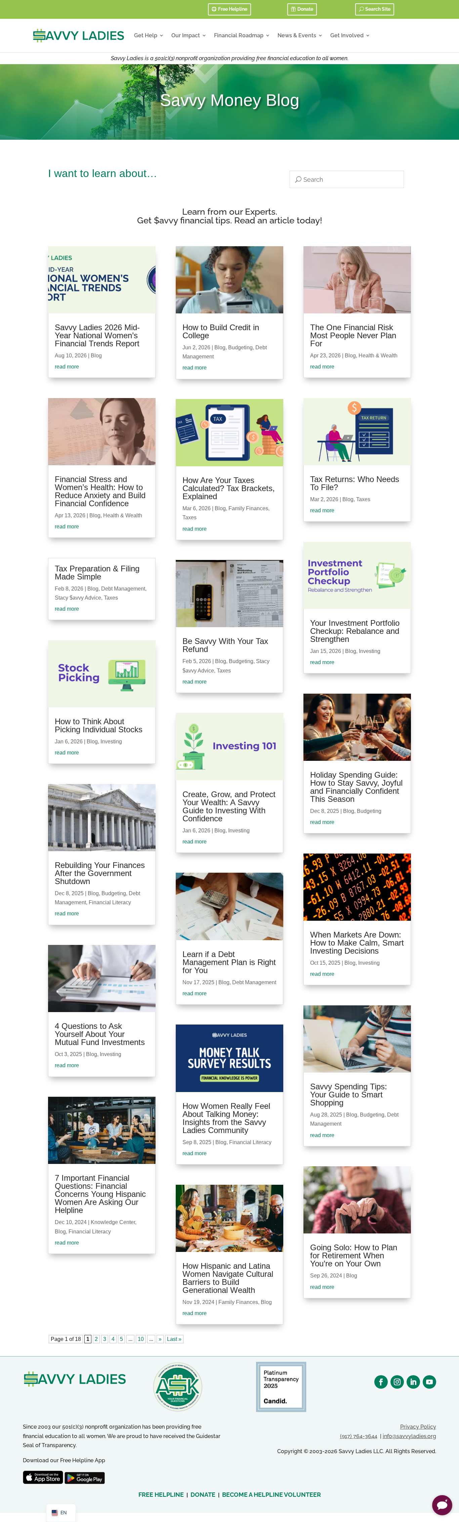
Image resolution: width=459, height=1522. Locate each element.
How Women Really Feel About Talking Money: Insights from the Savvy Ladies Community (226, 1118)
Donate (305, 9)
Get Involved (347, 35)
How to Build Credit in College (220, 331)
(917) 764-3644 (358, 1436)
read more (67, 366)
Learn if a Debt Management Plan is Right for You (229, 962)
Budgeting (113, 893)
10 (141, 1339)
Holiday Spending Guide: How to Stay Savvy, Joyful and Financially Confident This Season (356, 786)
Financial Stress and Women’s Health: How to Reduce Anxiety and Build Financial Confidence (100, 491)
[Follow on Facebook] (381, 1382)
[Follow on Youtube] (429, 1382)
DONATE (203, 1494)
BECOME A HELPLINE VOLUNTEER (271, 1494)
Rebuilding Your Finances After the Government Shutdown (100, 873)
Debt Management (123, 589)
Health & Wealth (122, 515)
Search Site (377, 9)
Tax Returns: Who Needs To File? (354, 483)
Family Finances (248, 508)
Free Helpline (232, 9)
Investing (111, 741)
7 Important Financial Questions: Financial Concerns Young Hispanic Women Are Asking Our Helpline (100, 1194)
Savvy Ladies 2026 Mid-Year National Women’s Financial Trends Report (97, 335)
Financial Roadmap (238, 35)
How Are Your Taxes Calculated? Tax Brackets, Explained (228, 488)
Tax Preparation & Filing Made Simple (97, 572)
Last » (174, 1339)
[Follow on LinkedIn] (413, 1382)
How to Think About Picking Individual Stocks (98, 725)
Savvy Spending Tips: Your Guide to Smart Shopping (348, 1094)
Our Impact (185, 35)
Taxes (111, 598)
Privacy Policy (418, 1427)
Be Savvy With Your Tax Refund (225, 645)
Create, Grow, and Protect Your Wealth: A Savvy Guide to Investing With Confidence (229, 806)
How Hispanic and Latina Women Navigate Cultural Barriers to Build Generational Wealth (227, 1278)
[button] (442, 1505)
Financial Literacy (110, 902)
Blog (96, 355)
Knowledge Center (113, 1222)
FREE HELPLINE (161, 1494)
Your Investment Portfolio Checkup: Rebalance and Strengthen (355, 631)
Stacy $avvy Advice (78, 598)
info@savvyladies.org (409, 1436)
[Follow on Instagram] (397, 1382)
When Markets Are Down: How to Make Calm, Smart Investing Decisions (357, 942)
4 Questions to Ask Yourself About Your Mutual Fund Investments (100, 1034)
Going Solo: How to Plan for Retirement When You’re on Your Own (353, 1255)
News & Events (297, 35)
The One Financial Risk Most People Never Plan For (353, 335)
